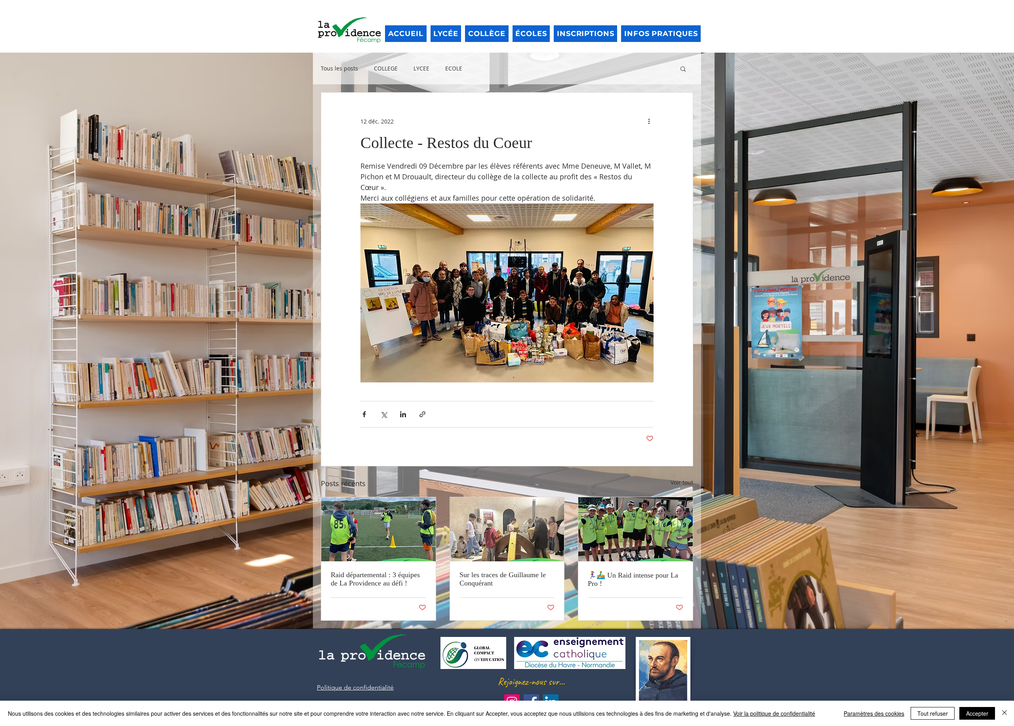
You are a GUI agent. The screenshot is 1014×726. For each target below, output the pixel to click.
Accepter (977, 713)
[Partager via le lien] (422, 414)
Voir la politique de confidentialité (774, 713)
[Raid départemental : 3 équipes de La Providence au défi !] (378, 529)
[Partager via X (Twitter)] (383, 414)
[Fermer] (1004, 713)
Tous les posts (339, 68)
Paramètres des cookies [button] (874, 713)
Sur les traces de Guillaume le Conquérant (502, 579)
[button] (683, 68)
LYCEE (421, 68)
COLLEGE (386, 68)
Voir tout (682, 482)
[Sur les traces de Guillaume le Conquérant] (507, 529)
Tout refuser (932, 713)
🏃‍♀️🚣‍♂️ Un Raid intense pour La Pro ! (633, 579)
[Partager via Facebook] (364, 414)
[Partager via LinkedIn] (403, 414)
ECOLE (453, 68)
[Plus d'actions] (649, 121)
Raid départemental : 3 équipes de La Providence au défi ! (375, 579)
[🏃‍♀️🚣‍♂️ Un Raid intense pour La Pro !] (635, 529)
